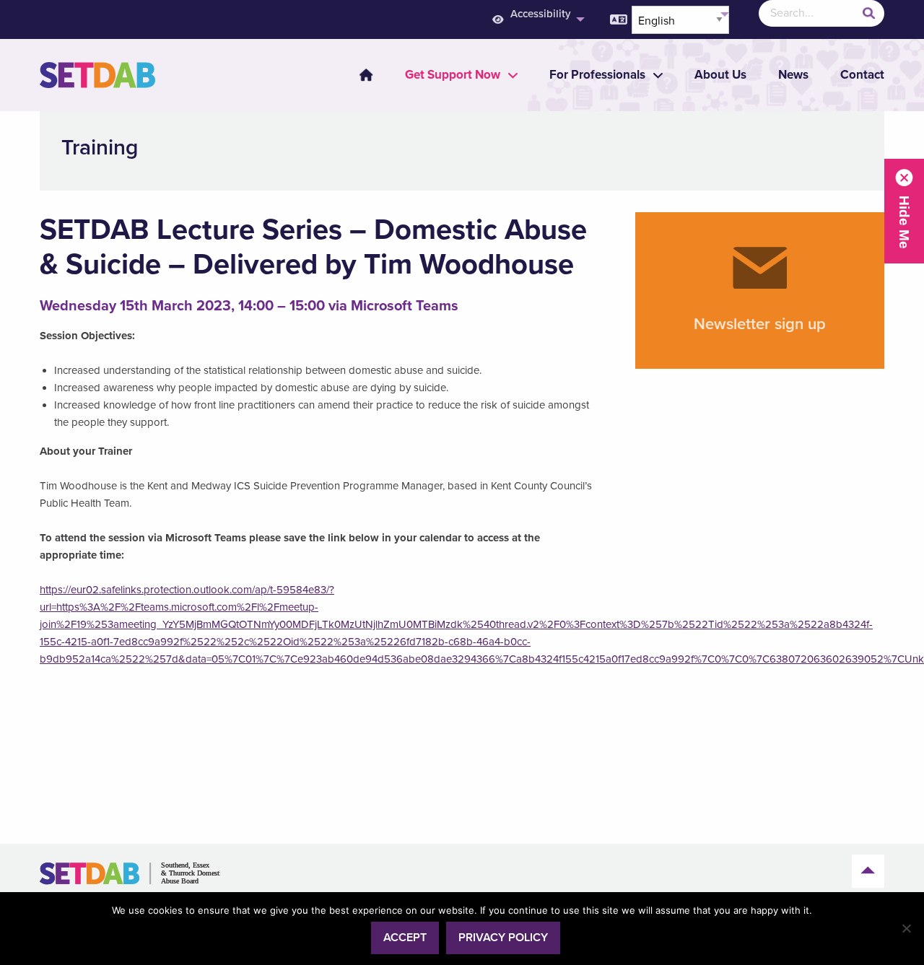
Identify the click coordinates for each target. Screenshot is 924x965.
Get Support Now (452, 75)
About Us (720, 75)
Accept (405, 937)
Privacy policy (503, 937)
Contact (862, 75)
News (793, 75)
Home (366, 75)
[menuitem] (536, 20)
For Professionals (597, 75)
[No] (906, 928)
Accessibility (540, 13)
